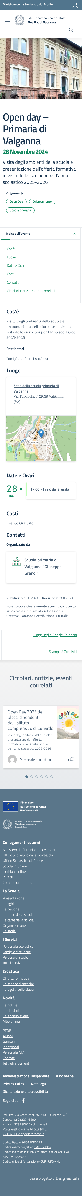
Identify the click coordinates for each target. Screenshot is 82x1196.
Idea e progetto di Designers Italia (54, 1178)
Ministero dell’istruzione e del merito (30, 849)
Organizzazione (14, 925)
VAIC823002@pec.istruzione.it (23, 1133)
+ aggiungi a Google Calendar (55, 634)
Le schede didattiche (18, 984)
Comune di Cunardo (17, 882)
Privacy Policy (13, 1083)
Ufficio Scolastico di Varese (23, 860)
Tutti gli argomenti (16, 1063)
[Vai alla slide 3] (36, 776)
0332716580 (27, 1119)
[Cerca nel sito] (71, 30)
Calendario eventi (16, 1016)
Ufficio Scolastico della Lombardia (28, 855)
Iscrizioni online (14, 871)
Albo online (11, 1021)
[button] (41, 234)
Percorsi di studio (15, 957)
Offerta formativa (16, 978)
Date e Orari (16, 265)
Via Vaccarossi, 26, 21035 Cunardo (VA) (41, 1114)
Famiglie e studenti (17, 951)
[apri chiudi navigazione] (7, 20)
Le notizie (10, 1005)
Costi (10, 274)
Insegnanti (11, 1047)
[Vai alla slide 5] (46, 776)
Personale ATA (14, 1052)
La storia (9, 931)
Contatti (13, 282)
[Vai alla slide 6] (51, 776)
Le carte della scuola (18, 920)
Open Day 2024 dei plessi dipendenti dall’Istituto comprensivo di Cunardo (31, 720)
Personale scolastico (18, 946)
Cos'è (11, 249)
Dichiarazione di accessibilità (25, 1091)
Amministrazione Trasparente (26, 1076)
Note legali (39, 1083)
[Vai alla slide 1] (26, 776)
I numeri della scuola (18, 914)
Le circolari (11, 1010)
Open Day (16, 201)
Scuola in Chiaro (15, 866)
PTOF (7, 1030)
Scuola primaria (20, 210)
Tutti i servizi (12, 962)
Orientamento (42, 201)
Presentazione (13, 898)
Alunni (8, 1036)
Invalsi (8, 877)
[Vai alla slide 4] (41, 776)
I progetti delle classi (18, 989)
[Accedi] (75, 5)
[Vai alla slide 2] (31, 776)
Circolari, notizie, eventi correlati (31, 290)
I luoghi (8, 903)
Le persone (11, 909)
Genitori (9, 1041)
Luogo (11, 257)
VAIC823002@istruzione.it (29, 1124)
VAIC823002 (42, 1147)
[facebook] (23, 1100)
